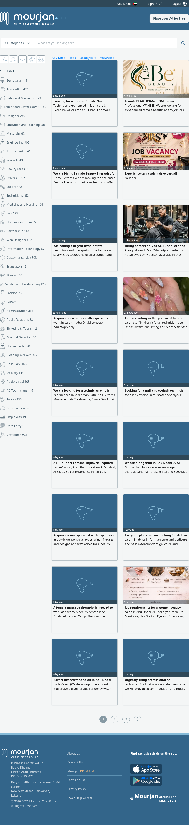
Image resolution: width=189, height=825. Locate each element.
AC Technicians (20, 390)
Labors (14, 187)
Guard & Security (21, 337)
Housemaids (18, 346)
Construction (19, 408)
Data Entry (17, 426)
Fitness (14, 275)
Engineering (18, 142)
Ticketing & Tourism (23, 328)
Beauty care (18, 169)
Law (12, 213)
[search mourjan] (182, 43)
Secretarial (17, 80)
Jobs (73, 58)
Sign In (152, 4)
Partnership (18, 231)
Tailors (14, 399)
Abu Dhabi (124, 4)
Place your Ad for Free (169, 18)
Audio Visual (18, 382)
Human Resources (21, 222)
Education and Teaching (26, 125)
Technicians (18, 196)
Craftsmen (17, 435)
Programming (18, 151)
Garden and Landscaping (25, 284)
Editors (14, 302)
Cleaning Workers (22, 355)
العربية (177, 4)
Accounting (17, 89)
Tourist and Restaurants (25, 107)
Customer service (22, 258)
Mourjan (80, 771)
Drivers (16, 178)
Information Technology (25, 249)
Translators (17, 266)
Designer (16, 116)
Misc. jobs (16, 134)
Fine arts (15, 160)
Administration (20, 311)
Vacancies (107, 58)
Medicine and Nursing (25, 204)
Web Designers (19, 240)
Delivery (15, 373)
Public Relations (20, 320)
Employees (17, 417)
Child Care (17, 364)
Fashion (14, 293)
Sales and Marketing (24, 98)
